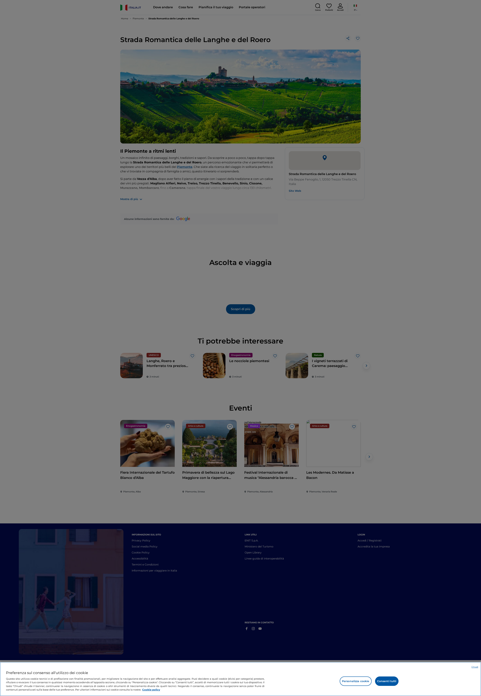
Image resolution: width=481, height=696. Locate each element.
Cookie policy (151, 689)
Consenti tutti (386, 681)
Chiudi (474, 667)
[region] (240, 679)
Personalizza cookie (355, 681)
